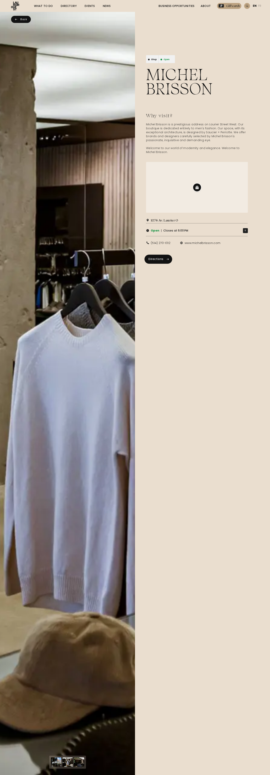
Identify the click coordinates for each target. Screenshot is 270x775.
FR (259, 6)
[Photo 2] (67, 762)
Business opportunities (176, 6)
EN (255, 6)
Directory (68, 6)
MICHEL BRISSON (179, 81)
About (206, 6)
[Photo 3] (79, 762)
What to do (43, 6)
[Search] (247, 6)
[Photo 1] (56, 762)
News (107, 6)
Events (90, 6)
